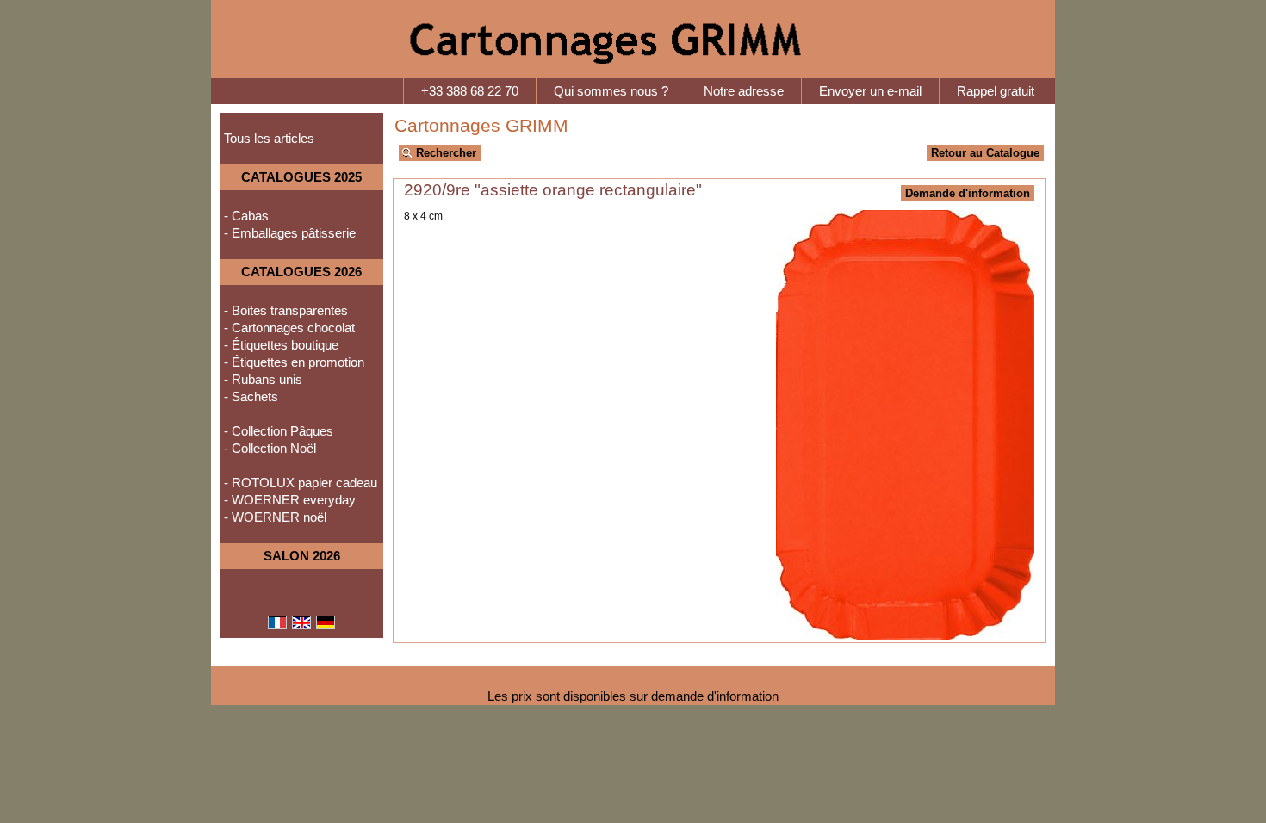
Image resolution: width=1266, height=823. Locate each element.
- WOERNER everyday (290, 500)
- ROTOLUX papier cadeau (300, 483)
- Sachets (251, 397)
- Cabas (246, 216)
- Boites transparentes (286, 311)
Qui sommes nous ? (611, 91)
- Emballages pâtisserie (290, 233)
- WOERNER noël (275, 517)
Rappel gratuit (995, 91)
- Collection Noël (270, 448)
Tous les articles (269, 138)
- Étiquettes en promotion (294, 362)
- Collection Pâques (278, 431)
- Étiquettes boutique (281, 345)
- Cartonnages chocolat (289, 328)
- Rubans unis (263, 380)
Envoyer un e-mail (870, 91)
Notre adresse (744, 91)
